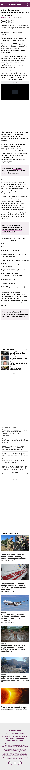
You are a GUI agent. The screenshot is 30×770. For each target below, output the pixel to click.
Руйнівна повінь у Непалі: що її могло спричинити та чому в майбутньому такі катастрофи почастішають (15, 467)
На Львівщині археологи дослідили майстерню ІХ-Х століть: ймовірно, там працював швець (14, 460)
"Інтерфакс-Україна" (14, 754)
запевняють (11, 132)
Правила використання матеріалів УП (15, 738)
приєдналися (5, 294)
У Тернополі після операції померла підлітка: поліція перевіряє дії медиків (15, 454)
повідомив (9, 38)
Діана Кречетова (5, 17)
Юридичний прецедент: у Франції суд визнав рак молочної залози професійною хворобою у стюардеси (14, 617)
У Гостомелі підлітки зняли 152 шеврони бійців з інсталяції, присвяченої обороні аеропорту (13, 557)
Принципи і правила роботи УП (15, 740)
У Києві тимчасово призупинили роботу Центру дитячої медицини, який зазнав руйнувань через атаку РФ (15, 679)
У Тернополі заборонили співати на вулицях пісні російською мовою (13, 171)
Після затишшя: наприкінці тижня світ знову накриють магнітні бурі (14, 708)
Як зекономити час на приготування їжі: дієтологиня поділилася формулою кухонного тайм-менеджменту (14, 432)
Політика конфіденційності (20, 736)
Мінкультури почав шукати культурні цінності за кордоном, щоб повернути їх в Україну (15, 440)
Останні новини (9, 427)
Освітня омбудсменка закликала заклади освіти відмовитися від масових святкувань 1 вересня (13, 447)
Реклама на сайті (6, 736)
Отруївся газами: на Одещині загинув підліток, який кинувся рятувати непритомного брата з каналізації (13, 587)
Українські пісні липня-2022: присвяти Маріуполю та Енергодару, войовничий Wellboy (15, 314)
